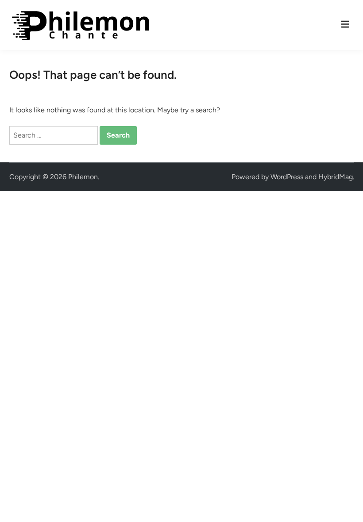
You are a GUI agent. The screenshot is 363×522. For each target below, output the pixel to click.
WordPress (286, 177)
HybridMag (335, 177)
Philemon (83, 177)
